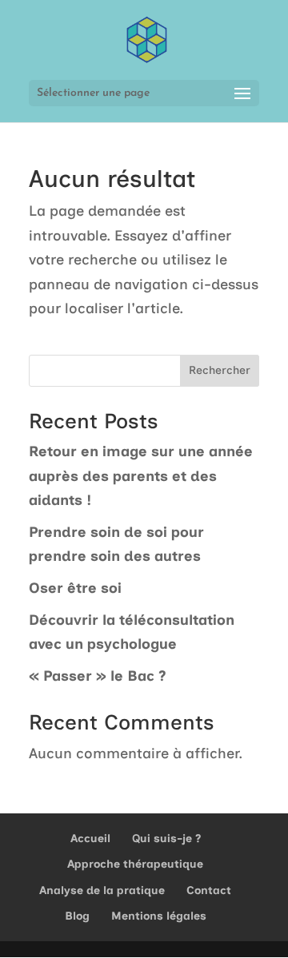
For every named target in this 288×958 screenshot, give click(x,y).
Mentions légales (158, 916)
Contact (208, 890)
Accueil (90, 838)
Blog (77, 916)
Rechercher (219, 370)
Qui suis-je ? (166, 838)
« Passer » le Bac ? (97, 676)
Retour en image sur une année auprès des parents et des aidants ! (141, 476)
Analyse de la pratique (102, 890)
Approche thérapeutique (135, 864)
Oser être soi (75, 588)
